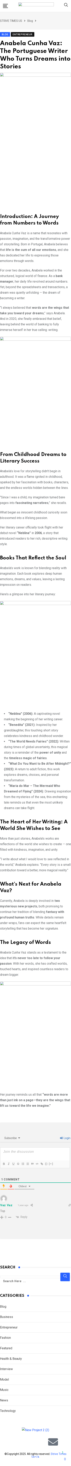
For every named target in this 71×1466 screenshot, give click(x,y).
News (4, 1400)
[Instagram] (30, 1442)
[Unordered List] (27, 1163)
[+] (51, 1163)
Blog (3, 1306)
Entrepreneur (9, 1327)
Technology (8, 1411)
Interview (6, 1369)
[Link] (41, 1163)
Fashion (5, 1338)
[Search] (66, 6)
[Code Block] (37, 1163)
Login (66, 1138)
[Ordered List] (22, 1163)
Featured (6, 1348)
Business (6, 1317)
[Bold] (3, 1163)
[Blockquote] (32, 1163)
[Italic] (8, 1163)
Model (4, 1379)
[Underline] (13, 1163)
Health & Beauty (11, 1359)
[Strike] (18, 1163)
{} (46, 1163)
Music (4, 1390)
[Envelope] (53, 1442)
